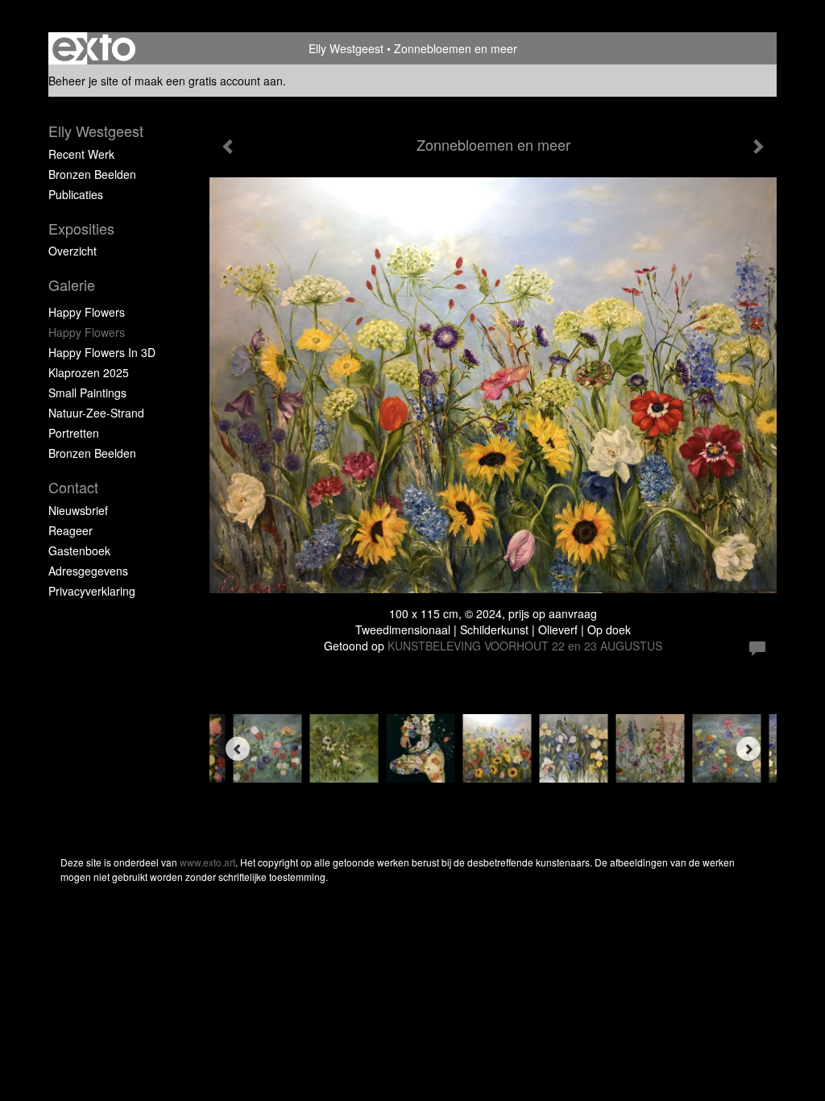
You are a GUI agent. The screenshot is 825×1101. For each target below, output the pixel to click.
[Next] (748, 749)
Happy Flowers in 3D (101, 352)
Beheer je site (83, 81)
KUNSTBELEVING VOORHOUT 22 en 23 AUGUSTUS (525, 646)
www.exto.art (207, 862)
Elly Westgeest (346, 48)
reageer (70, 530)
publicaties (75, 194)
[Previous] (238, 749)
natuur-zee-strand (96, 413)
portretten (73, 433)
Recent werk (81, 154)
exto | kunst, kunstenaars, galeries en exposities (93, 48)
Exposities (81, 228)
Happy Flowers (86, 312)
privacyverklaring (91, 591)
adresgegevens (88, 571)
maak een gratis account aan (209, 81)
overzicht (72, 251)
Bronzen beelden (92, 453)
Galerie (71, 285)
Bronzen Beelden (92, 174)
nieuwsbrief (78, 510)
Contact (73, 487)
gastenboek (79, 550)
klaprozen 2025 (88, 372)
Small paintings (87, 392)
